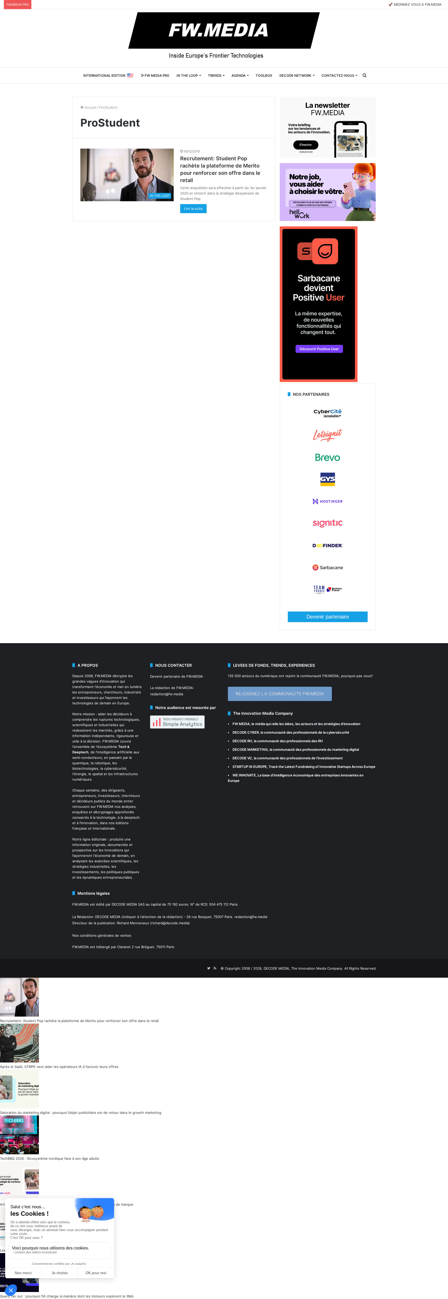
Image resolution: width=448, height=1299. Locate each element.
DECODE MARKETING (250, 749)
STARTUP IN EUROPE (250, 767)
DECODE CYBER (246, 732)
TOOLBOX (264, 75)
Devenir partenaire (327, 617)
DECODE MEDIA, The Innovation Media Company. (303, 968)
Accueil (89, 107)
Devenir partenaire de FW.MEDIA (176, 676)
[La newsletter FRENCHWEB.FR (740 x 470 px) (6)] (328, 156)
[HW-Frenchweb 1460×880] (328, 220)
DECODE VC (242, 758)
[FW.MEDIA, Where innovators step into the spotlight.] (224, 38)
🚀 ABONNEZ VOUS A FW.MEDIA (415, 4)
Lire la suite (193, 208)
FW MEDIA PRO (156, 75)
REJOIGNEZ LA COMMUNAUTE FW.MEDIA (280, 693)
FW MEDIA (241, 724)
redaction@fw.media (166, 694)
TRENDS (214, 75)
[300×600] (319, 381)
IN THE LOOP (187, 75)
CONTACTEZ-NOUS (337, 75)
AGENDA (239, 75)
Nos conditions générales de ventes (101, 935)
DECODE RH (242, 741)
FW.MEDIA (103, 676)
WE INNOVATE (244, 775)
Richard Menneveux (133, 923)
